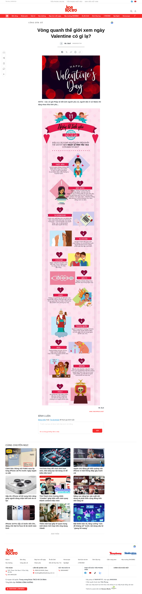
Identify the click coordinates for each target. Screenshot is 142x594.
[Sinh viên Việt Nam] (130, 553)
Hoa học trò (12, 551)
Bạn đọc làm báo (16, 589)
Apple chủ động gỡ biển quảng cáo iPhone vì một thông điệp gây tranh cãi (88, 471)
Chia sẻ (4, 58)
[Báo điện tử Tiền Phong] (115, 553)
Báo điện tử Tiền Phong (71, 8)
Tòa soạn (9, 568)
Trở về (4, 74)
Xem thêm (134, 15)
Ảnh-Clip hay (96, 16)
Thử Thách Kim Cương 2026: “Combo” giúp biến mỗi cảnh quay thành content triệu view (54, 498)
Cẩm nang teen (111, 559)
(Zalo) (46, 570)
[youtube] (135, 1)
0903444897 (64, 570)
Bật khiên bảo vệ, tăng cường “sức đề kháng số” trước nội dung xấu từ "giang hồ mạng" (88, 526)
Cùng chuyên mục (17, 445)
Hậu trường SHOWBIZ (71, 16)
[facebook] (132, 1)
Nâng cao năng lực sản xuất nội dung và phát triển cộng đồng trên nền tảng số (88, 498)
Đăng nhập (42, 420)
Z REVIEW (107, 16)
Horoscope (126, 16)
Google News (112, 22)
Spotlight (116, 16)
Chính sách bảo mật (121, 568)
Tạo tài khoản (54, 420)
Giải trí (33, 16)
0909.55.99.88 (39, 570)
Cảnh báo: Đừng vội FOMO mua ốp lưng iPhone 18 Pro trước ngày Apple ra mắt (21, 471)
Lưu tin (4, 63)
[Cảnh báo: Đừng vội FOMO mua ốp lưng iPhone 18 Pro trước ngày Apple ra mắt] (21, 457)
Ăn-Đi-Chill (85, 16)
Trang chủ (7, 15)
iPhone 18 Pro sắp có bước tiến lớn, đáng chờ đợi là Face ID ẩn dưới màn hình (21, 526)
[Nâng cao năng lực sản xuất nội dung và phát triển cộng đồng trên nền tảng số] (89, 485)
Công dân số (35, 22)
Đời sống (15, 16)
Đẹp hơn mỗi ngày (55, 16)
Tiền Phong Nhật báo (74, 1)
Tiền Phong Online (57, 1)
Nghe (4, 53)
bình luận (80, 52)
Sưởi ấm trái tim (83, 559)
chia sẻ (62, 52)
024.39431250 (12, 574)
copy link (71, 52)
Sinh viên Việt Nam (91, 1)
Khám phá (24, 16)
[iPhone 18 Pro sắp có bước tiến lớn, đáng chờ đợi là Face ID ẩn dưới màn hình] (21, 512)
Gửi (97, 430)
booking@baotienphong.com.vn (44, 573)
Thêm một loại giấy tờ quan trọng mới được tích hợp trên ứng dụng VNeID (54, 526)
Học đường (42, 16)
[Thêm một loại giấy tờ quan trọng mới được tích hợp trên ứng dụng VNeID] (55, 512)
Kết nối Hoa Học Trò (55, 563)
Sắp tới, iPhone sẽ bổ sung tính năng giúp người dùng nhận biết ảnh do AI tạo (21, 498)
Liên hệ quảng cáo (40, 568)
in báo (75, 52)
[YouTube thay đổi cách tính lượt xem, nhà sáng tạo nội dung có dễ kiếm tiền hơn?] (55, 457)
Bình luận (4, 69)
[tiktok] (96, 573)
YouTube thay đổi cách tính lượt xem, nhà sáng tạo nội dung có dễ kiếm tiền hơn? (54, 471)
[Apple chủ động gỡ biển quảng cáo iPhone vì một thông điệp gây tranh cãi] (89, 457)
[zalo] (101, 573)
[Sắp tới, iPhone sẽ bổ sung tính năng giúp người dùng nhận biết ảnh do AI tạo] (21, 485)
